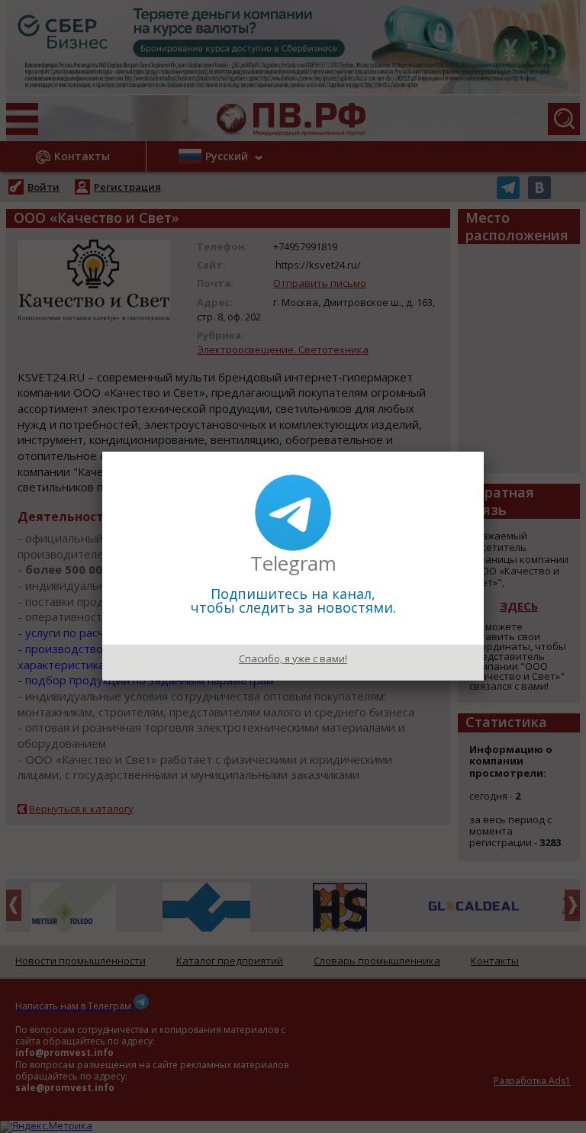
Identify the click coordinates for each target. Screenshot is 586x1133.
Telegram (293, 563)
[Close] (483, 451)
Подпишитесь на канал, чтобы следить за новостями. (293, 600)
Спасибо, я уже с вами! (293, 658)
